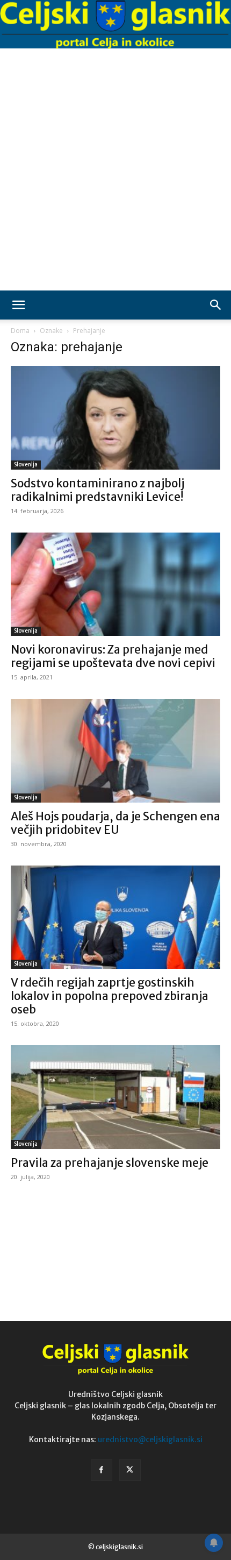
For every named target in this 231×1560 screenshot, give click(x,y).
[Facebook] (101, 1470)
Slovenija (26, 464)
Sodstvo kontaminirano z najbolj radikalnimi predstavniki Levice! (97, 490)
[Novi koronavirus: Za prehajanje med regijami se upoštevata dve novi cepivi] (115, 584)
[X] (130, 1470)
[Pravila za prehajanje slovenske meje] (115, 1097)
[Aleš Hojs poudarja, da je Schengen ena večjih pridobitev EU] (115, 751)
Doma (20, 330)
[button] (18, 305)
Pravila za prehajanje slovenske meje (109, 1162)
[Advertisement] (115, 169)
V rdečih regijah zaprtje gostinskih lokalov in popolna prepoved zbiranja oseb (109, 996)
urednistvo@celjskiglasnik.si (150, 1439)
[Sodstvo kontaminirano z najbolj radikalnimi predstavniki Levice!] (115, 418)
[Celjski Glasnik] (115, 25)
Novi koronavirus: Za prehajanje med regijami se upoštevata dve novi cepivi (113, 656)
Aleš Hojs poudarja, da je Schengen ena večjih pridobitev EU (115, 823)
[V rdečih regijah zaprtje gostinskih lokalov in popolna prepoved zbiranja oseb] (115, 917)
